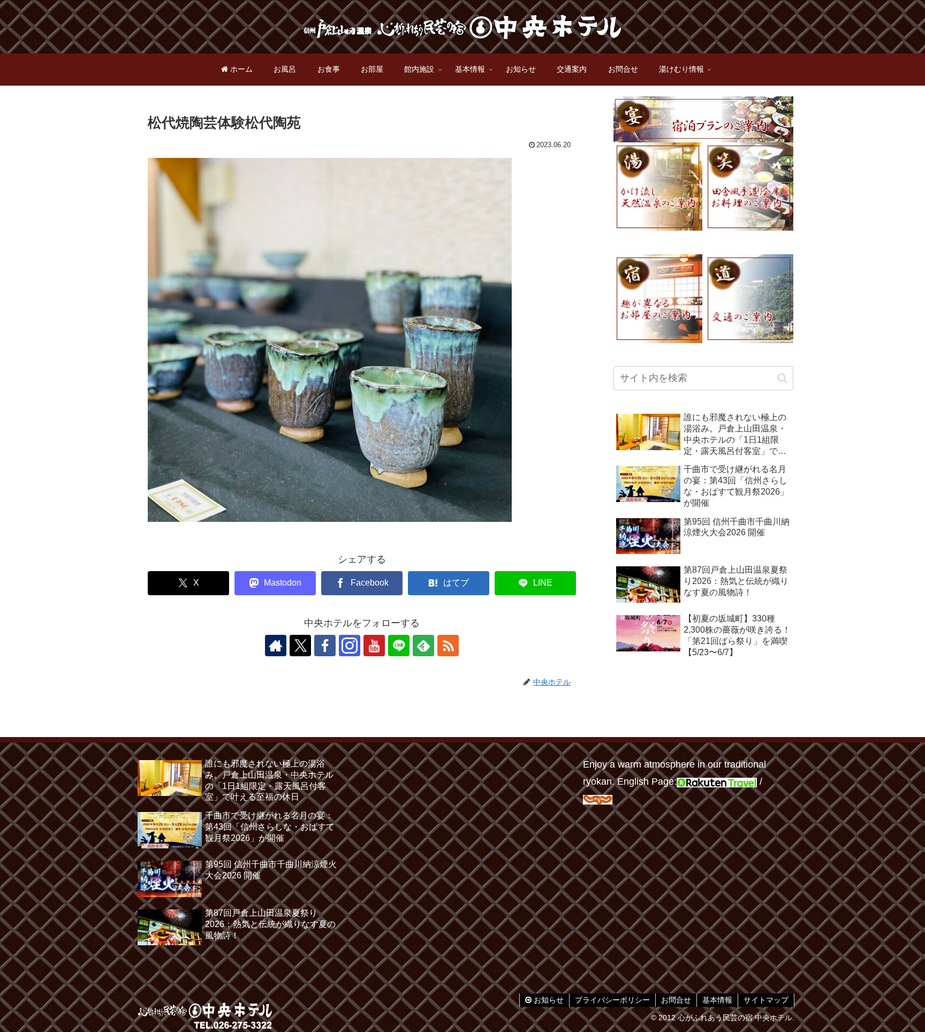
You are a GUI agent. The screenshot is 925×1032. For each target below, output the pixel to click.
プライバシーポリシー (612, 1000)
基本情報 (717, 1000)
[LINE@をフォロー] (399, 645)
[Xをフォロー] (300, 645)
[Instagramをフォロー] (349, 645)
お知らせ (548, 1000)
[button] (782, 378)
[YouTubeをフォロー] (374, 645)
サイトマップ (766, 1000)
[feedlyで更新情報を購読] (423, 645)
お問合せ (676, 1000)
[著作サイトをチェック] (275, 645)
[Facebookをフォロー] (325, 645)
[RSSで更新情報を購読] (448, 645)
